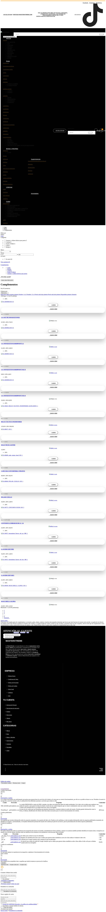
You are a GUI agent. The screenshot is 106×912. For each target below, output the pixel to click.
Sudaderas (6, 111)
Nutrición (30, 173)
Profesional (11, 99)
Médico (5, 162)
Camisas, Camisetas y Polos (16, 210)
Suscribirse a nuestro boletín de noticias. (13, 906)
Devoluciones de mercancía (12, 708)
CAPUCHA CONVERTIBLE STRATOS (13, 471)
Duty (4, 165)
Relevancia (4, 293)
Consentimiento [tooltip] (5, 788)
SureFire (10, 45)
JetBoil (9, 54)
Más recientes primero (13, 294)
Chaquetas (6, 75)
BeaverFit (10, 53)
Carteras (10, 142)
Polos (4, 72)
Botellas (30, 170)
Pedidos (8, 711)
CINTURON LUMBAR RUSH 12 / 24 (12, 523)
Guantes (5, 130)
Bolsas (5, 155)
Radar (9, 48)
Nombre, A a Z (23, 294)
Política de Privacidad (13, 682)
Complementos (7, 137)
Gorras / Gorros (7, 88)
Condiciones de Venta (13, 679)
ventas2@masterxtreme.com (22, 14)
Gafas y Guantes (12, 213)
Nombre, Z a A (31, 294)
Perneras (5, 171)
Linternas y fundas (13, 214)
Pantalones (6, 63)
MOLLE (5, 159)
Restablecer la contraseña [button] (15, 910)
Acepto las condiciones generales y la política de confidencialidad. (20, 904)
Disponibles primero (66, 294)
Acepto (23, 783)
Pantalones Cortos (8, 69)
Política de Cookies (12, 686)
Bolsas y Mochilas (13, 205)
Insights (101, 770)
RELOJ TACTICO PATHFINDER (11, 422)
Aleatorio (74, 294)
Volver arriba (5, 620)
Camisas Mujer (12, 85)
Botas (9, 97)
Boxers (5, 115)
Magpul (10, 47)
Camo (9, 152)
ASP (8, 43)
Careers (101, 768)
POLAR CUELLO (6, 497)
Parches (5, 181)
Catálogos (10, 692)
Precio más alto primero (54, 294)
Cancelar (3, 863)
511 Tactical (11, 42)
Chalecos (5, 121)
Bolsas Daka (31, 167)
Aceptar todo (23, 864)
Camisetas (5, 108)
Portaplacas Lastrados (8, 124)
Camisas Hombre (12, 83)
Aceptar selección (14, 864)
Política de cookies (5, 781)
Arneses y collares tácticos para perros (20, 145)
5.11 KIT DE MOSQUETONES (10, 317)
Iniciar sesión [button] (4, 910)
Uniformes (6, 118)
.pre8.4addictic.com (15, 835)
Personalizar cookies (6, 783)
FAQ (9, 696)
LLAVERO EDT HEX (7, 575)
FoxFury (10, 51)
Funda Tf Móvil (12, 143)
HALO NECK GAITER (8, 445)
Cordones (10, 102)
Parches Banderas (7, 184)
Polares (5, 78)
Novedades (9, 747)
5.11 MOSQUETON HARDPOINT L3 (12, 343)
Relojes (10, 140)
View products (5, 262)
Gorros (9, 92)
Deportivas (11, 100)
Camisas (5, 81)
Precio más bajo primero (41, 294)
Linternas (8, 744)
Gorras (9, 90)
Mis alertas (9, 721)
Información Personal (11, 705)
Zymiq (9, 58)
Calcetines (6, 105)
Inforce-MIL (11, 50)
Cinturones (6, 127)
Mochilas (5, 150)
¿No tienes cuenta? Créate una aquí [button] (10, 883)
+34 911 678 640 (7, 14)
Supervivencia (9, 740)
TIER (4, 174)
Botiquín (30, 164)
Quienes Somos (11, 676)
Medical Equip (12, 56)
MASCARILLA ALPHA (8, 601)
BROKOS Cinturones (9, 168)
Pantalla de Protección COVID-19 (37, 161)
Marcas (5, 40)
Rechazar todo (16, 783)
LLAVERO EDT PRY (7, 549)
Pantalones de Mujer (8, 66)
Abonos (8, 718)
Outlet (7, 750)
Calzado (5, 95)
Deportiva (5, 134)
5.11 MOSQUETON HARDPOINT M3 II (13, 395)
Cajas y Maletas (7, 177)
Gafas (9, 139)
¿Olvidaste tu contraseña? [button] (7, 880)
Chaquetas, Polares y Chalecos (17, 208)
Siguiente (7, 618)
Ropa (7, 734)
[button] (59, 130)
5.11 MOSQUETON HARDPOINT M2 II (13, 369)
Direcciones (9, 715)
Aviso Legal (11, 689)
